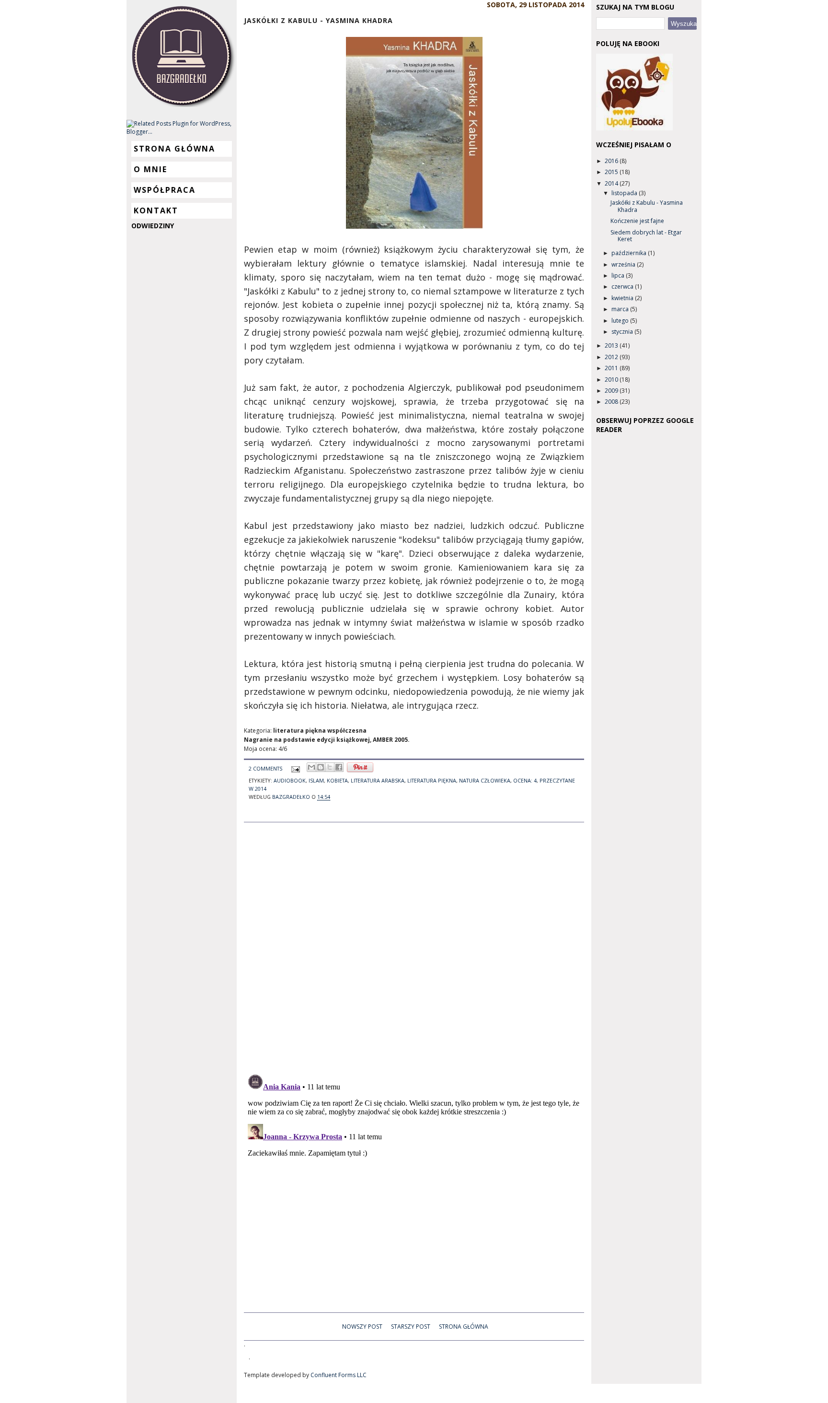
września (624, 264)
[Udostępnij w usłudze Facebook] (339, 767)
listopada (625, 193)
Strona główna (174, 148)
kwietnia (623, 298)
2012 (612, 357)
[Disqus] (414, 942)
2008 (612, 402)
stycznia (622, 331)
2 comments (265, 768)
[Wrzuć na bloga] (320, 767)
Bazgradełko (291, 796)
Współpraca (165, 190)
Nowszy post (362, 1326)
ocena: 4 (525, 780)
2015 (612, 172)
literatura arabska (377, 780)
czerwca (623, 286)
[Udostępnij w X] (329, 767)
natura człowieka (484, 780)
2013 (612, 345)
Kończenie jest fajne (637, 221)
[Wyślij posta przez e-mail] (295, 768)
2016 (612, 161)
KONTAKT (156, 210)
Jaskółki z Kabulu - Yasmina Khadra (646, 206)
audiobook (290, 780)
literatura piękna (431, 780)
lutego (620, 320)
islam (316, 780)
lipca (618, 275)
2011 (612, 368)
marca (620, 309)
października (629, 253)
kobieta (337, 780)
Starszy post (410, 1326)
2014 (612, 183)
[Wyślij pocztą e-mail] (311, 767)
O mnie (150, 169)
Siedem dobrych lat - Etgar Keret (646, 235)
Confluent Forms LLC (338, 1375)
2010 (612, 379)
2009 (612, 390)
